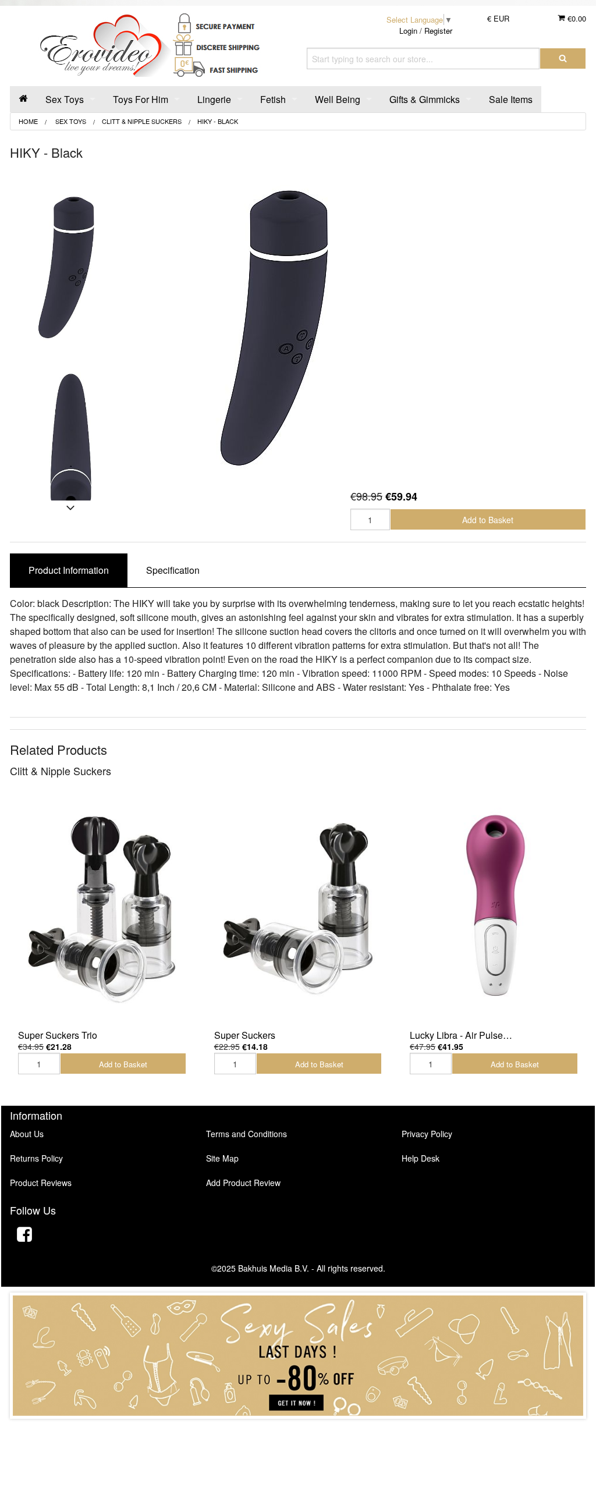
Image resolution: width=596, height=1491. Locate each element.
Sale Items (511, 99)
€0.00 (575, 18)
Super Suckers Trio (57, 1035)
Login (408, 30)
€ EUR (498, 18)
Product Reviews (41, 1182)
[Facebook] (24, 1235)
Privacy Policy (427, 1133)
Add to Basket (487, 520)
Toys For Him (140, 99)
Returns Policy (36, 1158)
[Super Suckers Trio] (102, 909)
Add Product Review (243, 1182)
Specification (173, 570)
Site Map (222, 1158)
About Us (27, 1133)
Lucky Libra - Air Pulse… (461, 1035)
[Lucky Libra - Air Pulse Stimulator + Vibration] (494, 909)
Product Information (69, 570)
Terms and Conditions (246, 1133)
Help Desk (420, 1158)
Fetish (273, 99)
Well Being (337, 99)
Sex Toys (64, 99)
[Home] (23, 99)
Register (438, 30)
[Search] (563, 58)
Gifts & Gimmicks (424, 99)
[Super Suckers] (298, 909)
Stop (298, 1430)
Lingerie (214, 99)
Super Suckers (244, 1035)
